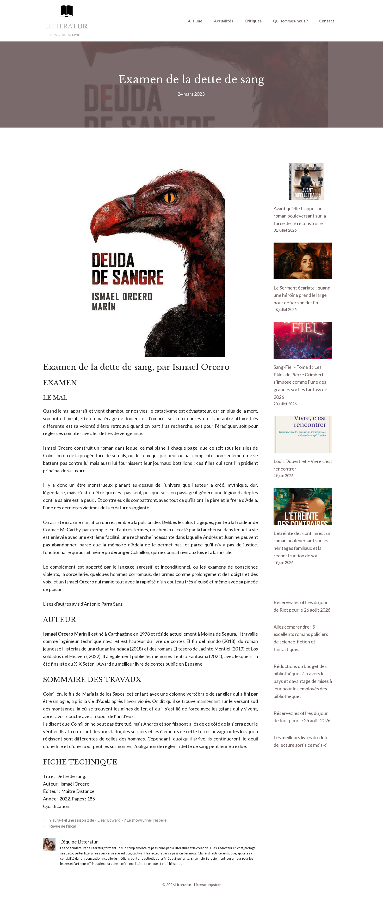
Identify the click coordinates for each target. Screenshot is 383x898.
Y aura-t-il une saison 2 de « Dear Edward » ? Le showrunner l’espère (107, 820)
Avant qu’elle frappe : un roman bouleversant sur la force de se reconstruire (300, 216)
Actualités (223, 21)
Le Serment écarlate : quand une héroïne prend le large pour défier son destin (302, 295)
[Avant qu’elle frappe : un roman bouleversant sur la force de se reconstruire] (303, 196)
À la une (195, 21)
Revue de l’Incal (62, 826)
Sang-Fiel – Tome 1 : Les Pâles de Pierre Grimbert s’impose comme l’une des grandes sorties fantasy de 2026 (300, 382)
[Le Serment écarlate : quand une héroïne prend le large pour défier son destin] (303, 275)
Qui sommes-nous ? (290, 21)
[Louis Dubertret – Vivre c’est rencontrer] (303, 449)
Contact (326, 21)
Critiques (253, 21)
